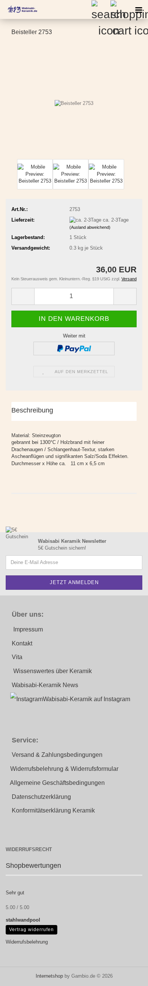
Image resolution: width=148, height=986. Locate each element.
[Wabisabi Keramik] (19, 9)
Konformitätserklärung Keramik (53, 810)
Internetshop (49, 976)
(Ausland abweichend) (89, 227)
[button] (22, 296)
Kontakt (22, 643)
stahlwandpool (23, 920)
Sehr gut (15, 892)
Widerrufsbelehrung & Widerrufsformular (64, 769)
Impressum (28, 629)
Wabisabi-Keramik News (45, 685)
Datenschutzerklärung (41, 797)
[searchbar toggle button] (100, 9)
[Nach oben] (127, 975)
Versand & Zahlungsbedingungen (57, 755)
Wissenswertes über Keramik (52, 671)
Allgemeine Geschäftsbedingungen (57, 783)
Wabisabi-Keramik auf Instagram (86, 699)
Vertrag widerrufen (31, 929)
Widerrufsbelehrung (27, 942)
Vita (17, 657)
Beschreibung (32, 410)
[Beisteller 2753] (74, 100)
